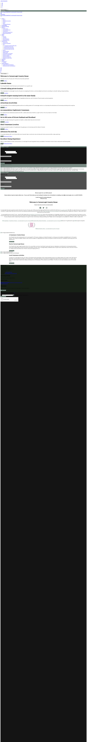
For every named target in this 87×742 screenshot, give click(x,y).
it (0, 72)
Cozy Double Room (6, 29)
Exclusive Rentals (5, 26)
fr (0, 71)
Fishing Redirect (5, 63)
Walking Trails (5, 52)
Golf (4, 44)
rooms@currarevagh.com (11, 273)
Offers (3, 34)
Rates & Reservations (7, 33)
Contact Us (4, 61)
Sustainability (4, 25)
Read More (11, 241)
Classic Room (5, 28)
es (2, 5)
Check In (2, 151)
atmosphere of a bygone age (35, 214)
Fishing (4, 50)
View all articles (4, 283)
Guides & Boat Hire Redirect (8, 64)
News (4, 23)
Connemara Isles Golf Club (9, 48)
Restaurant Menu (8, 136)
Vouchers (4, 59)
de (2, 3)
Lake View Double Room (7, 32)
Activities (2, 107)
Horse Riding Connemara (7, 53)
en (2, 4)
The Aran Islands (6, 51)
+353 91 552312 (3, 1)
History (4, 19)
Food (3, 35)
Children (2, 158)
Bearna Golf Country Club (9, 47)
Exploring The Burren (7, 56)
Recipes (4, 36)
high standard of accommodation (51, 211)
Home (3, 18)
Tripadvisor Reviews (6, 24)
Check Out (3, 152)
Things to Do (4, 41)
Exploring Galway (6, 55)
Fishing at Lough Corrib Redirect (9, 65)
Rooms (3, 27)
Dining (2, 136)
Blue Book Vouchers (7, 20)
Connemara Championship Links (10, 45)
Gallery (3, 60)
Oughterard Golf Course (8, 46)
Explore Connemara (7, 43)
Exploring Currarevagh (7, 54)
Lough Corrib (64, 210)
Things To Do (5, 42)
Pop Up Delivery (6, 38)
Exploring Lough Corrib (7, 57)
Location (4, 62)
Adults (2, 154)
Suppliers (4, 37)
